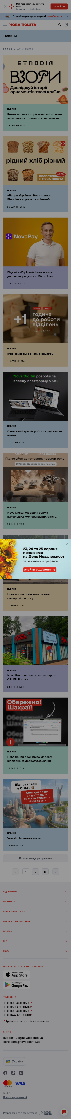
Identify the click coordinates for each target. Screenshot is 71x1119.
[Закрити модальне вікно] (67, 544)
